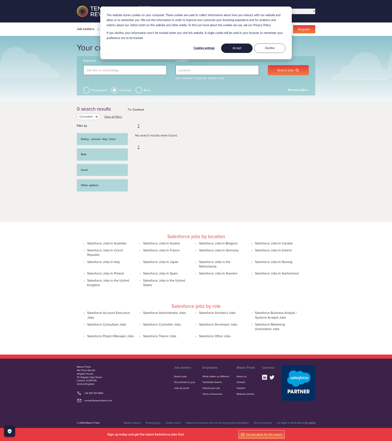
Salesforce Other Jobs (215, 336)
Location (182, 60)
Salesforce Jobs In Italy (103, 262)
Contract (125, 90)
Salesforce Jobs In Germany (219, 250)
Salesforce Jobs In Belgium (218, 243)
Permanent (99, 90)
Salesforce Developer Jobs (218, 324)
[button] (135, 125)
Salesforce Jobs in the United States (164, 282)
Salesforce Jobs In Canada (274, 243)
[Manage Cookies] (9, 431)
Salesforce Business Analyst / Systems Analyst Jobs (276, 314)
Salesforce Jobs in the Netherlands (215, 264)
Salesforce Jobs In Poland (105, 273)
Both (147, 90)
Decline (269, 48)
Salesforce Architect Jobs (217, 312)
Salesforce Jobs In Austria (161, 243)
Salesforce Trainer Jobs (159, 336)
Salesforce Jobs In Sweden (218, 273)
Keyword (89, 60)
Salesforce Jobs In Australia (106, 243)
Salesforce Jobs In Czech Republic (105, 252)
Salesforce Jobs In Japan (160, 262)
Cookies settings (204, 48)
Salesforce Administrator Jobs (164, 312)
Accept (237, 48)
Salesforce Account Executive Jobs (108, 314)
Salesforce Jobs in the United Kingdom (108, 282)
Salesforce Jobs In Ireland (273, 250)
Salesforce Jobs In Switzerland (276, 273)
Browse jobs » (298, 89)
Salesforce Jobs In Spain (160, 273)
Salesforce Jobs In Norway (274, 262)
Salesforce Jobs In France (161, 250)
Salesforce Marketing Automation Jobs (270, 326)
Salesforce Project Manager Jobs (110, 336)
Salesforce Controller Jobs (162, 324)
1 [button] (138, 125)
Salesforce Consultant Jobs (106, 324)
